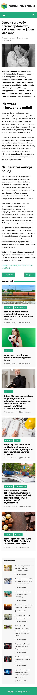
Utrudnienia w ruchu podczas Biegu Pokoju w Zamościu (23, 659)
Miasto (17, 440)
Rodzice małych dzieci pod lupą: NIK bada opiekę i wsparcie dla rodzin (24, 568)
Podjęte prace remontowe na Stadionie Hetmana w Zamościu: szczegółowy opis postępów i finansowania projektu (18, 449)
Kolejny (28, 275)
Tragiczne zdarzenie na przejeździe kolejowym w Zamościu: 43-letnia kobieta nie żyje (18, 315)
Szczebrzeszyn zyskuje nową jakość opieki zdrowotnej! (23, 594)
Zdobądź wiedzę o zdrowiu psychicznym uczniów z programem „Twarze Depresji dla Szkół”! (22, 631)
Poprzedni (9, 275)
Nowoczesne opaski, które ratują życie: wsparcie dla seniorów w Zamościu (24, 581)
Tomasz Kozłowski (9, 38)
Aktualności (7, 40)
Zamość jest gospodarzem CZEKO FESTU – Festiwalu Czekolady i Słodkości (17, 541)
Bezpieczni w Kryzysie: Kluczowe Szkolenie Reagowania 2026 (22, 646)
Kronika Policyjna (20, 307)
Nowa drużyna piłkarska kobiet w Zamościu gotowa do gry (17, 357)
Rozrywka (18, 534)
